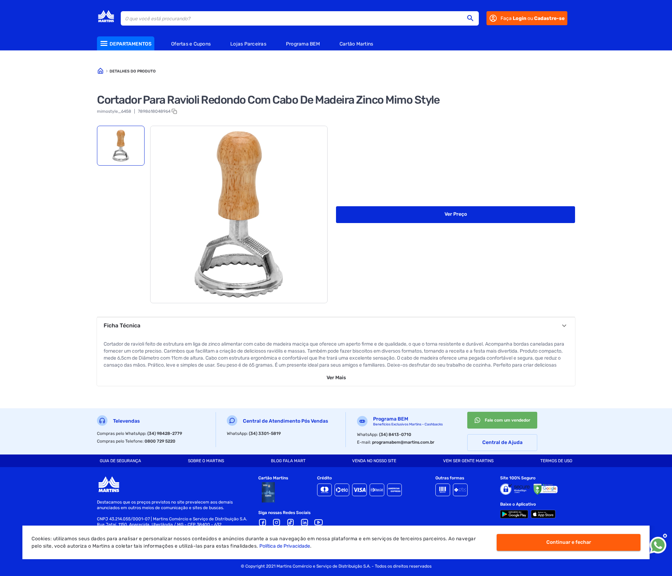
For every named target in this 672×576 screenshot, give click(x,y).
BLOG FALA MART (288, 460)
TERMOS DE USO (556, 460)
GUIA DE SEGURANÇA (120, 460)
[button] (472, 18)
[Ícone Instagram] (276, 522)
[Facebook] (262, 522)
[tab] (121, 146)
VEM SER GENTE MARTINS (468, 460)
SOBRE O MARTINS (206, 460)
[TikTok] (290, 522)
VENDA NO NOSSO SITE (374, 460)
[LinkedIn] (304, 522)
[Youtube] (318, 522)
